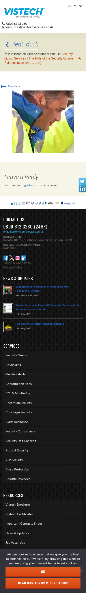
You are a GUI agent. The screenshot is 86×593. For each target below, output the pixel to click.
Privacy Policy (12, 267)
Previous (10, 86)
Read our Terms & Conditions (43, 583)
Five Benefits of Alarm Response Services (39, 323)
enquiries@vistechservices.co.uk (30, 27)
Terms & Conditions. (17, 263)
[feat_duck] (43, 121)
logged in (27, 185)
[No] (80, 571)
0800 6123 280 (16, 23)
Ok (43, 571)
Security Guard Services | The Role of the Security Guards (39, 56)
